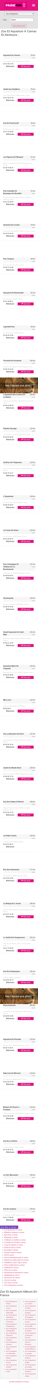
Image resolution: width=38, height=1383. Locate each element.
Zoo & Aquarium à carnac (13, 1285)
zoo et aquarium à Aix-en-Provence (30, 1342)
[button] (33, 5)
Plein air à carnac (10, 1270)
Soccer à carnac (10, 1280)
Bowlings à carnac (11, 1237)
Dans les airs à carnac (12, 1247)
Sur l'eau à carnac (11, 1283)
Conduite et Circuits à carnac (15, 1242)
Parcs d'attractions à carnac (14, 1265)
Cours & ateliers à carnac (13, 1245)
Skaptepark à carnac (12, 1275)
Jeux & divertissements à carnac (16, 1257)
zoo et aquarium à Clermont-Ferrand (30, 1335)
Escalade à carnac (11, 1250)
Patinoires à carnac (11, 1267)
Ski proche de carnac (12, 1277)
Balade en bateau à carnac (14, 1232)
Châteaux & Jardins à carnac (15, 1240)
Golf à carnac (9, 1255)
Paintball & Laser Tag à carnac (15, 1262)
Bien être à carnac (11, 1235)
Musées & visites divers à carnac (16, 1260)
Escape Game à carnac (13, 1252)
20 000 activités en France (19, 1382)
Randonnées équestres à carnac (16, 1272)
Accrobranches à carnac (13, 1230)
